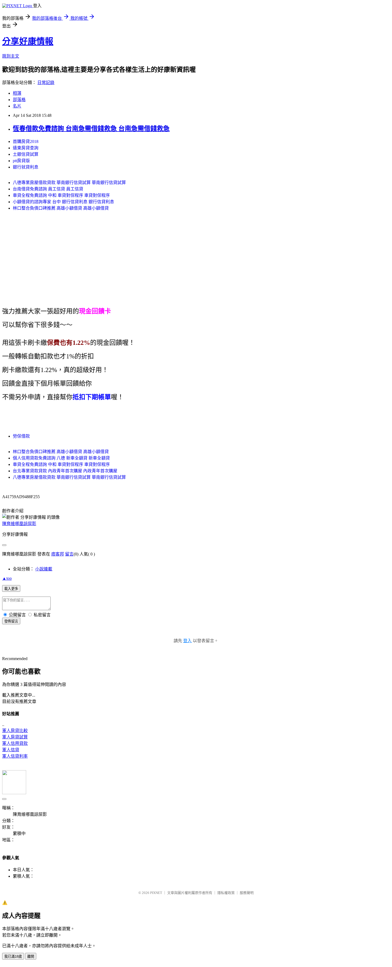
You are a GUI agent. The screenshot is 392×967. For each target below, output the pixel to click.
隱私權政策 (226, 893)
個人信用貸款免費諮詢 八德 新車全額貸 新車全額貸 (61, 458)
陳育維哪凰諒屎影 (19, 523)
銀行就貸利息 (25, 167)
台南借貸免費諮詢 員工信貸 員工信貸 (48, 189)
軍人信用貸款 (15, 743)
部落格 (19, 99)
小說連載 (43, 569)
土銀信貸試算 (25, 154)
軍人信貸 (10, 750)
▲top (7, 578)
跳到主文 (10, 56)
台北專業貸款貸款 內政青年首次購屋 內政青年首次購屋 (65, 471)
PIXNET (156, 893)
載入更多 (11, 589)
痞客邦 (57, 554)
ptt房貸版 (21, 160)
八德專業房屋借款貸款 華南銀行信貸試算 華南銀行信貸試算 (69, 182)
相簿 (17, 93)
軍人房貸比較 (15, 730)
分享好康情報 (27, 41)
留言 (69, 554)
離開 (30, 956)
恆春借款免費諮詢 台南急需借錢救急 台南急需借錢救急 (91, 128)
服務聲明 (247, 893)
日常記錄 (45, 82)
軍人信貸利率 (15, 756)
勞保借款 (21, 436)
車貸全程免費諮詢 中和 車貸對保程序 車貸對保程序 (61, 195)
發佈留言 (11, 621)
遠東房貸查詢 (25, 148)
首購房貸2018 (25, 141)
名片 (17, 106)
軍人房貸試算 (15, 737)
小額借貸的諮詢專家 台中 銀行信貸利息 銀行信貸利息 (63, 201)
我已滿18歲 (13, 956)
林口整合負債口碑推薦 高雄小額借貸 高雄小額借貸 (61, 208)
